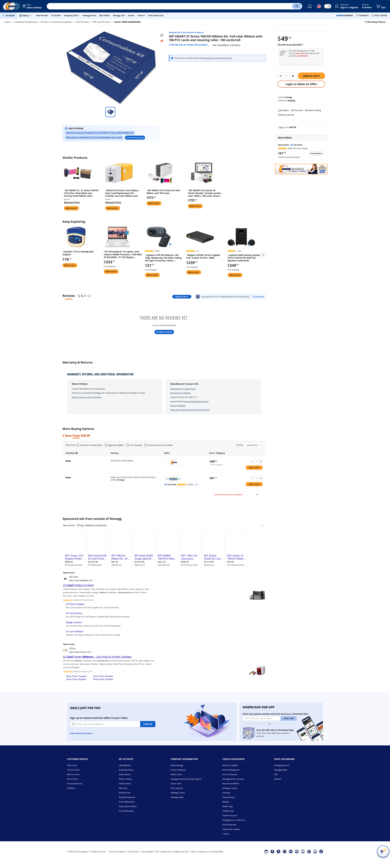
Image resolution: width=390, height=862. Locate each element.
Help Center (72, 765)
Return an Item (73, 774)
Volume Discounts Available (289, 157)
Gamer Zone (176, 783)
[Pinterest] (296, 851)
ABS (276, 774)
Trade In (225, 833)
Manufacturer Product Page (182, 388)
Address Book (125, 783)
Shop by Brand (228, 797)
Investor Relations (178, 770)
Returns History (125, 779)
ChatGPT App (228, 811)
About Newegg (177, 765)
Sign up (147, 724)
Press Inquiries (177, 788)
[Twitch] (309, 851)
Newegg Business (281, 765)
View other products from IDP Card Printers (190, 409)
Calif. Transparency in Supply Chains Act (172, 851)
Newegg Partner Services (233, 779)
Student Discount (229, 815)
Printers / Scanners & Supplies (56, 21)
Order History (124, 774)
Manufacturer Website (180, 392)
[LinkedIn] (290, 851)
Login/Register (125, 765)
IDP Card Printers (101, 21)
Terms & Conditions (117, 851)
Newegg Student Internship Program (186, 779)
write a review (165, 332)
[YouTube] (302, 851)
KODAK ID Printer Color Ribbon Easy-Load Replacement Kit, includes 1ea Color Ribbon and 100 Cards (122, 193)
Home (8, 21)
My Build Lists (124, 792)
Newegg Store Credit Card (233, 820)
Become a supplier (230, 765)
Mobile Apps (227, 806)
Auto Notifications (126, 811)
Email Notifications (127, 802)
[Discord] (315, 851)
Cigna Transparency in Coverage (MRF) (206, 851)
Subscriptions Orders (128, 806)
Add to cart (311, 76)
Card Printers (82, 21)
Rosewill (277, 779)
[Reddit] (161, 41)
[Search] (296, 6)
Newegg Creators (229, 788)
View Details (316, 153)
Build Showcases (229, 824)
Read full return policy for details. (86, 397)
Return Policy (72, 779)
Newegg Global (280, 770)
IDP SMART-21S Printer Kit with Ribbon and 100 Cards (163, 192)
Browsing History (126, 770)
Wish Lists (123, 788)
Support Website (178, 405)
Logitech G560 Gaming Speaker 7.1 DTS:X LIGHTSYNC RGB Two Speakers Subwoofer (246, 258)
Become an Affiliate (230, 783)
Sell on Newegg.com (231, 770)
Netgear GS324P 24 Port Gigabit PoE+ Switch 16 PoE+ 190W (203, 256)
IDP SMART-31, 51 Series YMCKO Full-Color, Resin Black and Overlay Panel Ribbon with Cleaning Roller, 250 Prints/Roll (81, 193)
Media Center (176, 774)
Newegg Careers (178, 792)
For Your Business (230, 774)
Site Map (226, 792)
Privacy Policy (133, 851)
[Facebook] (272, 851)
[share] (161, 35)
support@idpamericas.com (196, 401)
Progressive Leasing (230, 829)
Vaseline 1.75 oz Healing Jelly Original (77, 253)
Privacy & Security (74, 783)
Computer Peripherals (25, 21)
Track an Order (73, 770)
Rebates (225, 802)
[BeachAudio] (185, 479)
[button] (32, 6)
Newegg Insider (177, 797)
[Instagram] (284, 851)
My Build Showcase (127, 797)
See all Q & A (181, 296)
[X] (278, 851)
